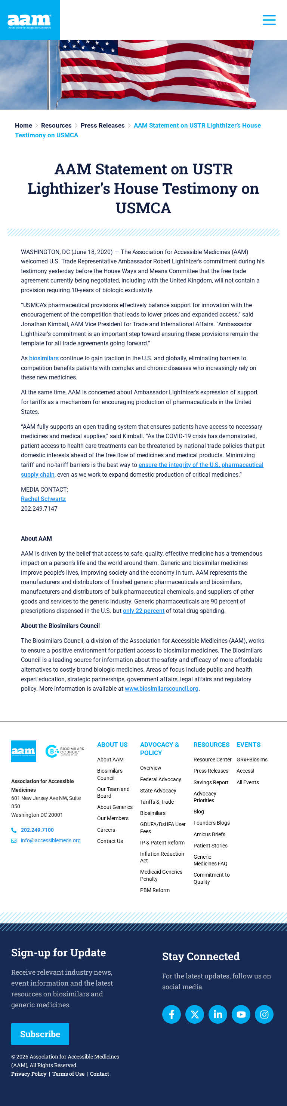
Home (23, 125)
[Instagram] (264, 1014)
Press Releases (103, 125)
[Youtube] (241, 1014)
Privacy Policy (29, 1073)
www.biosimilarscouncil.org (161, 688)
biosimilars (44, 358)
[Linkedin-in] (218, 1014)
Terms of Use (68, 1073)
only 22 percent (143, 610)
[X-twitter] (194, 1014)
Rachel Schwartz (43, 498)
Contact (99, 1073)
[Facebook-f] (171, 1014)
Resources (56, 125)
